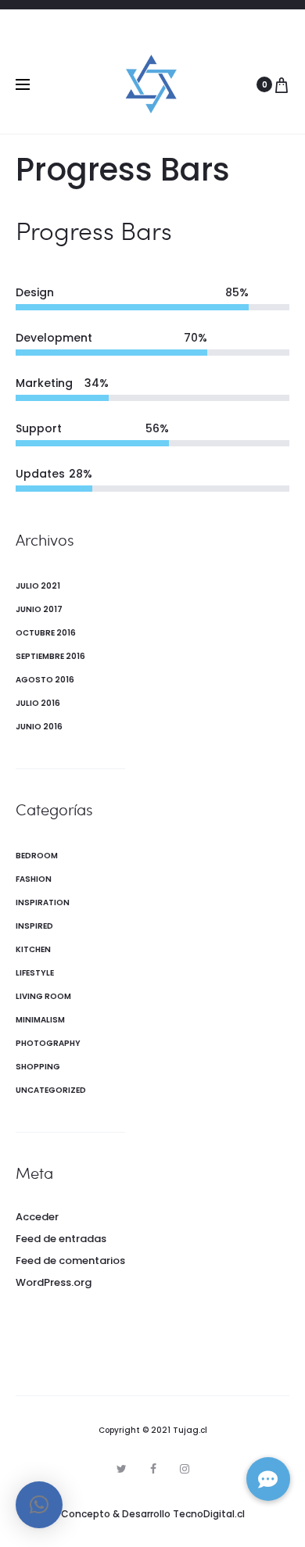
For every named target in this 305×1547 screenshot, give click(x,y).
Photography (48, 1043)
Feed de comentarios (70, 1260)
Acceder (37, 1216)
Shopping (38, 1067)
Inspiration (43, 902)
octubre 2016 (46, 633)
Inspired (34, 926)
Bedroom (37, 855)
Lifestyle (35, 973)
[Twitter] (122, 1468)
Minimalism (40, 1020)
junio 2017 (39, 609)
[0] (281, 84)
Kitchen (33, 949)
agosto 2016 (45, 680)
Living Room (43, 996)
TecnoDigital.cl (209, 1513)
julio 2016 (38, 703)
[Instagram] (184, 1468)
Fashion (34, 879)
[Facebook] (153, 1468)
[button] (39, 1504)
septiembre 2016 (50, 656)
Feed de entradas (61, 1238)
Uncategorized (51, 1090)
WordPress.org (54, 1282)
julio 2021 (38, 586)
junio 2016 (39, 726)
